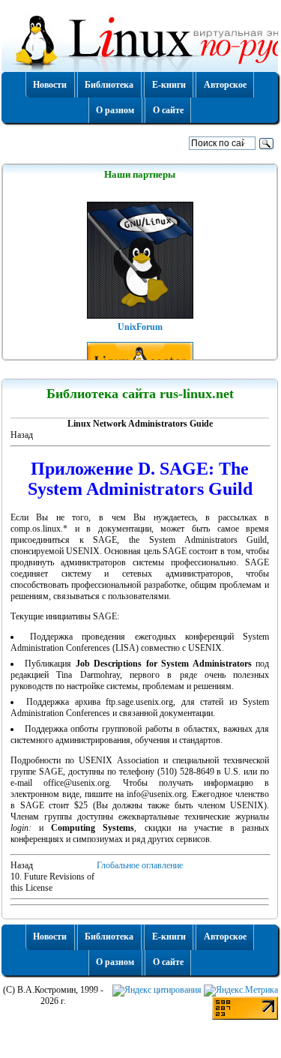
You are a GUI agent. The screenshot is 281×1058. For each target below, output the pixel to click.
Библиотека (109, 84)
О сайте (168, 110)
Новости (50, 84)
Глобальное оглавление (140, 865)
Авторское (225, 84)
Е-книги (169, 84)
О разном (115, 110)
